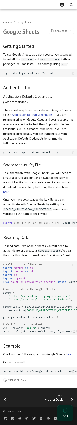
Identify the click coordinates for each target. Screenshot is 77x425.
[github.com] (5, 419)
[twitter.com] (34, 419)
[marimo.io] (12, 419)
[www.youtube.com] (55, 419)
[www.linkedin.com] (41, 419)
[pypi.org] (48, 419)
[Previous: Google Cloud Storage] (6, 398)
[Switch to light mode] (62, 5)
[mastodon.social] (27, 419)
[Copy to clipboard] (73, 73)
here (6, 192)
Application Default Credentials (32, 115)
